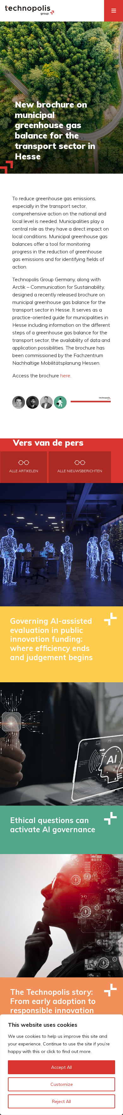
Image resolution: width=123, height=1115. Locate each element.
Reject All (61, 1101)
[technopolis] (29, 13)
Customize (61, 1084)
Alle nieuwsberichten (79, 471)
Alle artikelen (23, 471)
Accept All (61, 1067)
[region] (61, 1064)
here (65, 375)
